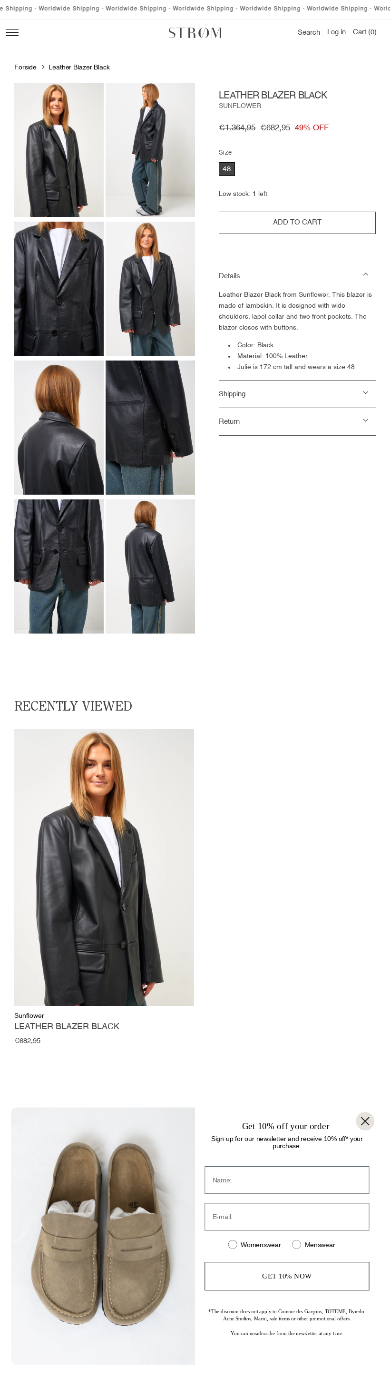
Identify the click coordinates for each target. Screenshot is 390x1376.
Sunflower (240, 106)
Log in (336, 32)
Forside (25, 67)
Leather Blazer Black (79, 67)
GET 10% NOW (287, 1275)
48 (227, 169)
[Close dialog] (365, 1121)
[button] (309, 32)
